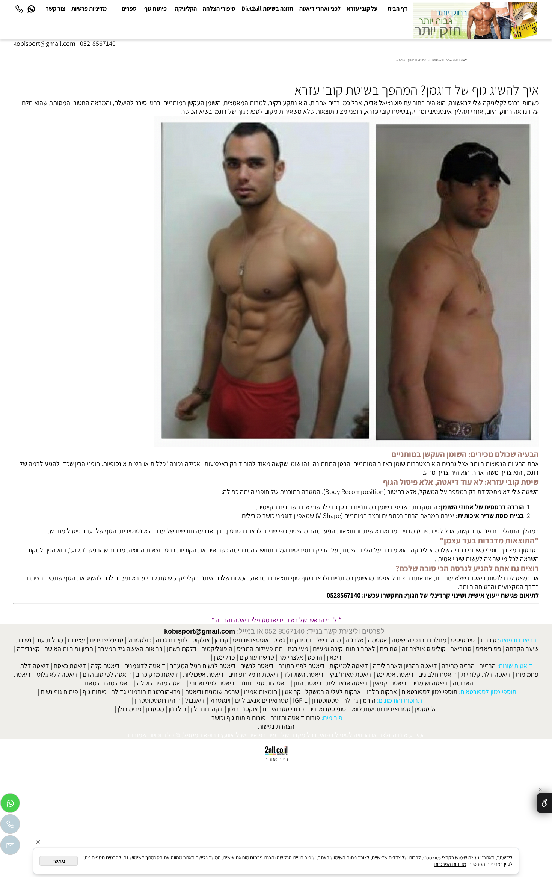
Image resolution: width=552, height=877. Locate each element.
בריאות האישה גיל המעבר (130, 648)
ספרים (129, 8)
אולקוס (201, 639)
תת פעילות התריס (260, 648)
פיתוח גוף (155, 8)
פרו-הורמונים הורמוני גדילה (146, 691)
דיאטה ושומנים (429, 683)
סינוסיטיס (463, 639)
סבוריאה (460, 648)
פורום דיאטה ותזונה (295, 717)
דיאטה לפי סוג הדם (107, 674)
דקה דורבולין (207, 709)
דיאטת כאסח (70, 665)
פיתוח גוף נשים (59, 691)
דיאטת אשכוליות (203, 674)
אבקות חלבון (381, 691)
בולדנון (177, 709)
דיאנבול (195, 700)
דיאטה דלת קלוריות (486, 674)
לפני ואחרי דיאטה (320, 8)
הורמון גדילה (359, 700)
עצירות (76, 639)
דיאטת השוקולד (304, 674)
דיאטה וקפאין (390, 683)
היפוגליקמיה (216, 648)
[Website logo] (475, 20)
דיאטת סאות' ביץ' (350, 674)
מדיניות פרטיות (89, 8)
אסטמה (377, 639)
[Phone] (19, 8)
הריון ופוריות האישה (68, 648)
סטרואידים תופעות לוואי (380, 709)
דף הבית (397, 8)
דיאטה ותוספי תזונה (264, 683)
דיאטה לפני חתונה (301, 665)
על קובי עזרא (362, 8)
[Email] (10, 847)
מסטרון (155, 709)
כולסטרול (139, 639)
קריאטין (291, 691)
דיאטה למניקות (348, 665)
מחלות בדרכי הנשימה (419, 639)
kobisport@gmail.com (199, 631)
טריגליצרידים (106, 639)
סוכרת (488, 639)
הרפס (315, 657)
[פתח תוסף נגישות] (544, 803)
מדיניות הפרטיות (450, 864)
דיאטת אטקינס (395, 674)
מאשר (58, 861)
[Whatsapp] (31, 8)
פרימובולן (130, 709)
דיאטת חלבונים (437, 674)
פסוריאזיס (488, 648)
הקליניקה (186, 8)
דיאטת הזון (308, 683)
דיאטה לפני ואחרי (212, 683)
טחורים (388, 648)
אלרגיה (354, 639)
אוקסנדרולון (243, 709)
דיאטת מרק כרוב (157, 674)
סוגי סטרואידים (327, 709)
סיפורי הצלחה (219, 8)
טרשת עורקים (257, 657)
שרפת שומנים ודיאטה (212, 691)
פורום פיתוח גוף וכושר (238, 717)
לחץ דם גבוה (172, 639)
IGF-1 (300, 700)
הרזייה (487, 665)
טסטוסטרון (325, 700)
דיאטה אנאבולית (347, 683)
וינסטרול (220, 700)
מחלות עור (49, 639)
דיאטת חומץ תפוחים (253, 674)
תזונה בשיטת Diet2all (267, 8)
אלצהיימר (291, 657)
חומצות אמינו (260, 691)
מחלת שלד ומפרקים (315, 639)
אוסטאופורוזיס (251, 639)
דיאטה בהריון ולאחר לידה (405, 665)
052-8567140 (98, 43)
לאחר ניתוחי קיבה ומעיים (344, 648)
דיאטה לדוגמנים (145, 665)
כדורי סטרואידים (283, 709)
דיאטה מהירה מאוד (108, 683)
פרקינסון (224, 657)
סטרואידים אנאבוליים (261, 700)
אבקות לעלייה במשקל (333, 691)
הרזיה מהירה (458, 665)
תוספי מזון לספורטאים (429, 691)
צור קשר (55, 8)
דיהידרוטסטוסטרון (158, 700)
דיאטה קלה (105, 665)
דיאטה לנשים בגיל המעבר (203, 665)
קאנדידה (28, 648)
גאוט (279, 639)
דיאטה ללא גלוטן (56, 674)
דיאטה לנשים (257, 665)
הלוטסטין (426, 709)
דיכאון (334, 657)
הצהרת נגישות (276, 726)
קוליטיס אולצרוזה (424, 648)
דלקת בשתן (182, 648)
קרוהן (221, 639)
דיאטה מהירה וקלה (161, 683)
